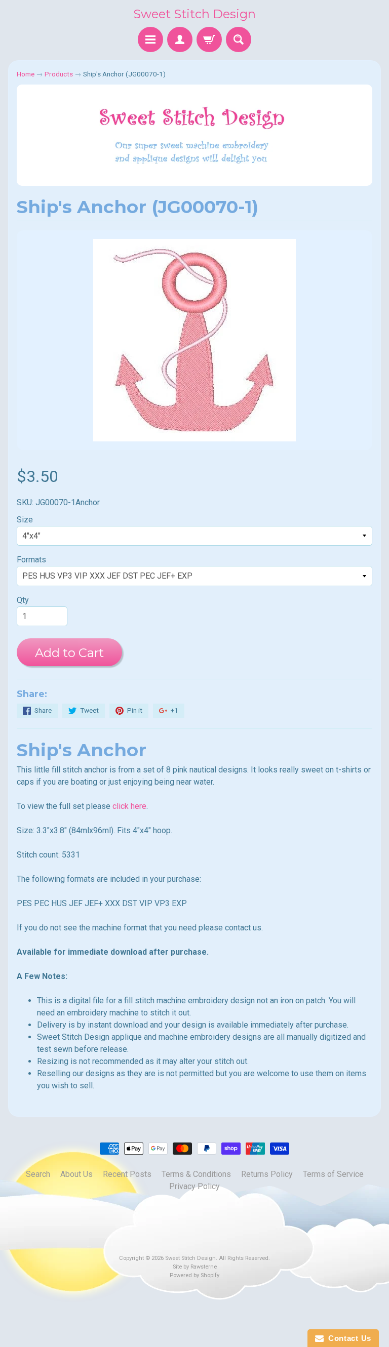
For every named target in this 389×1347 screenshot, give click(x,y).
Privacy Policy (194, 1186)
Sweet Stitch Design (194, 14)
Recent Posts (127, 1174)
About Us (76, 1174)
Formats (31, 559)
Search (38, 1174)
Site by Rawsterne (195, 1266)
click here (129, 806)
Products (59, 74)
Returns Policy (267, 1174)
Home (25, 74)
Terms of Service (333, 1174)
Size (25, 519)
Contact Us (347, 1338)
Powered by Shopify (194, 1275)
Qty (23, 600)
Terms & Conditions (196, 1174)
